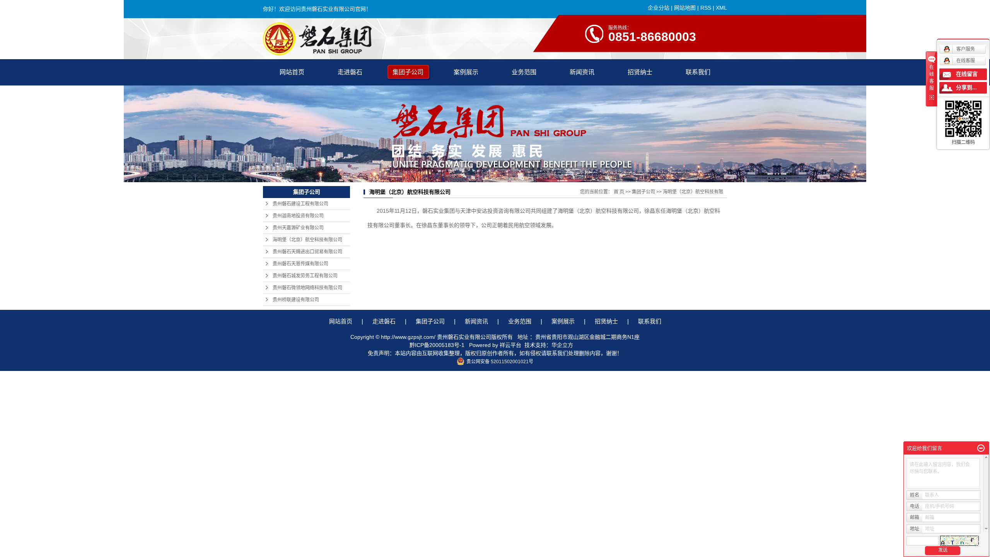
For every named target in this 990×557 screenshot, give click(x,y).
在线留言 (967, 74)
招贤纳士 (640, 72)
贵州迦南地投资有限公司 (298, 216)
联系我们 (698, 72)
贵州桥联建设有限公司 (296, 299)
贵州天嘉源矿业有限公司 (298, 228)
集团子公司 (408, 72)
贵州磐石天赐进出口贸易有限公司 (307, 252)
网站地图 (685, 8)
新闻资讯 (582, 72)
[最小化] (981, 448)
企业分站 (658, 8)
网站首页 (292, 72)
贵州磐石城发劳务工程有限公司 (305, 275)
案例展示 (466, 72)
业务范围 (524, 72)
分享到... (966, 88)
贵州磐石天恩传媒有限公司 (300, 264)
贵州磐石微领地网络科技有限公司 (307, 287)
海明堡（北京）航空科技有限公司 (307, 240)
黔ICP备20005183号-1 (437, 345)
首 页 (619, 192)
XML (721, 8)
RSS (705, 8)
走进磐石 (350, 72)
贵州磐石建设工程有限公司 (300, 204)
